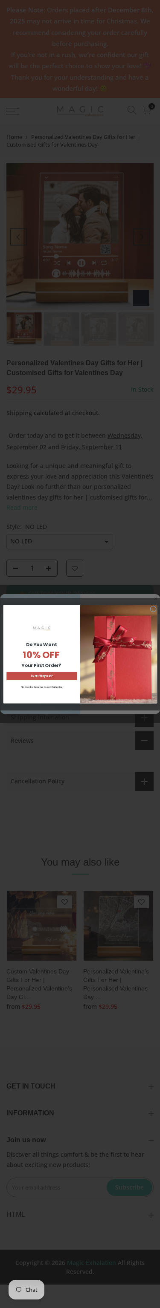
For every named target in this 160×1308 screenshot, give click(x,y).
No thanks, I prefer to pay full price (41, 686)
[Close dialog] (153, 609)
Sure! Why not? (41, 676)
